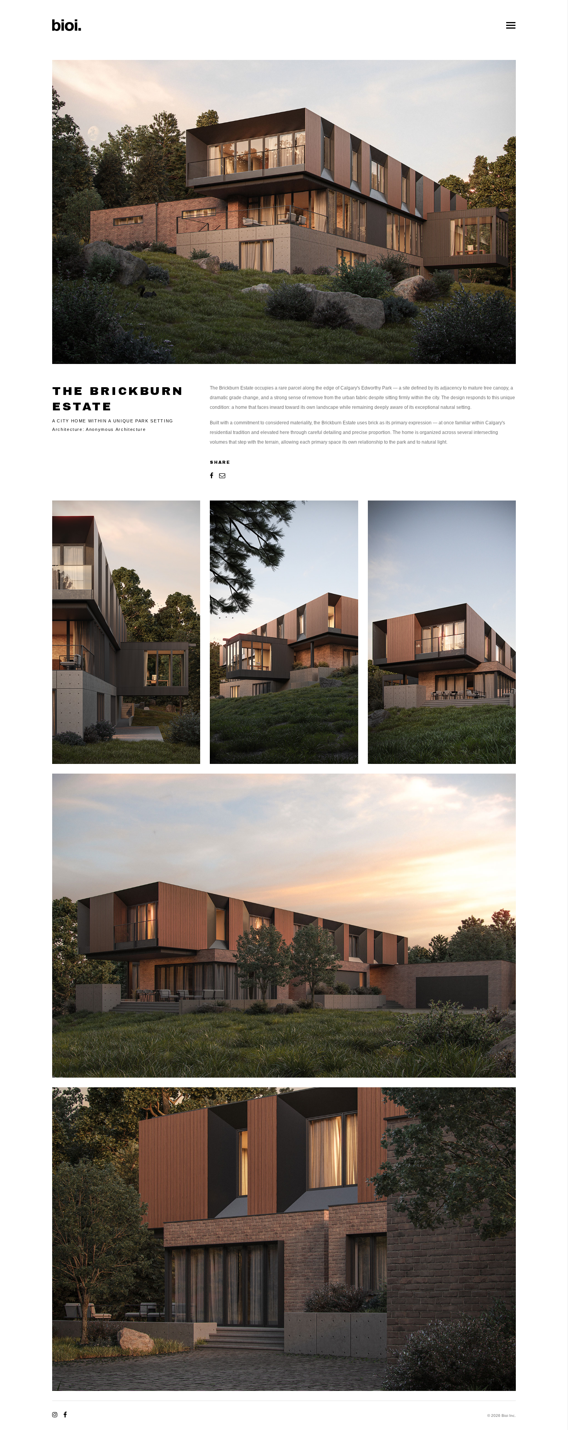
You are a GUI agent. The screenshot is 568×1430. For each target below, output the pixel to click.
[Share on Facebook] (213, 475)
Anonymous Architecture (116, 429)
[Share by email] (221, 475)
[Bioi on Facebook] (64, 1414)
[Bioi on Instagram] (56, 1414)
